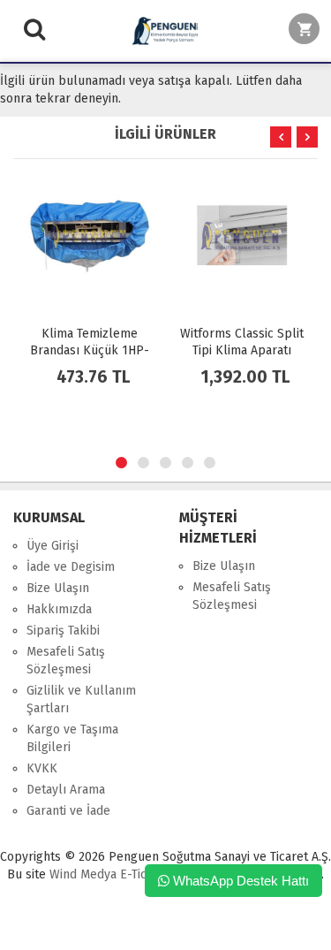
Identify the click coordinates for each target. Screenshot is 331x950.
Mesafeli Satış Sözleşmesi (65, 660)
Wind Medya (83, 874)
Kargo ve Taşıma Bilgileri (72, 738)
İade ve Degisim (70, 566)
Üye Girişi (52, 545)
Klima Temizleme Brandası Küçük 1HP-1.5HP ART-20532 (89, 350)
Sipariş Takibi (63, 630)
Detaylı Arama (65, 789)
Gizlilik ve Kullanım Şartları (81, 699)
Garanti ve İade (68, 810)
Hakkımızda (59, 609)
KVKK (41, 768)
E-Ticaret (143, 874)
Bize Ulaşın (57, 588)
